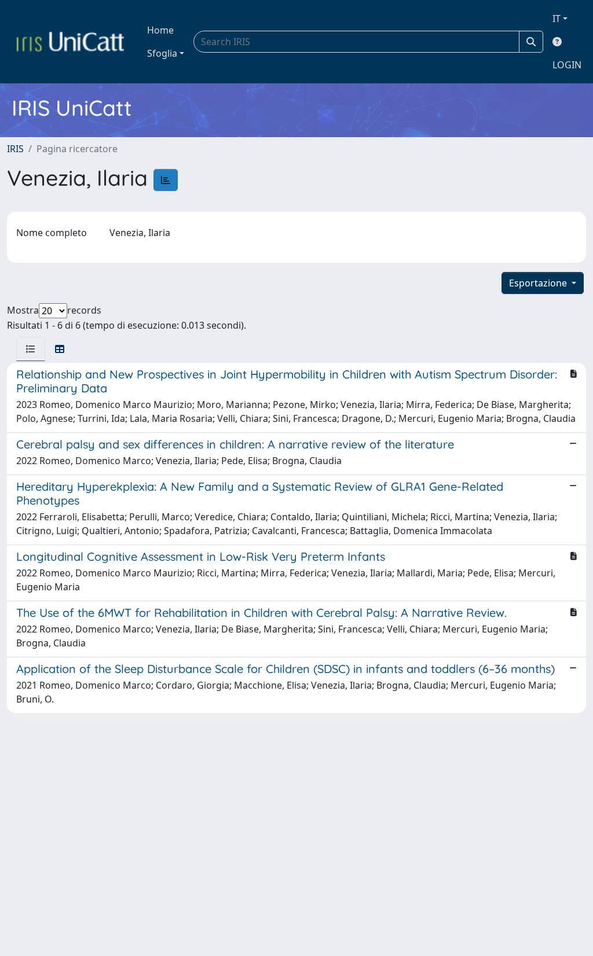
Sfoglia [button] (162, 53)
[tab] (30, 349)
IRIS (15, 148)
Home (160, 30)
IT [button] (556, 18)
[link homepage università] (70, 42)
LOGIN (566, 64)
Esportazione (539, 283)
